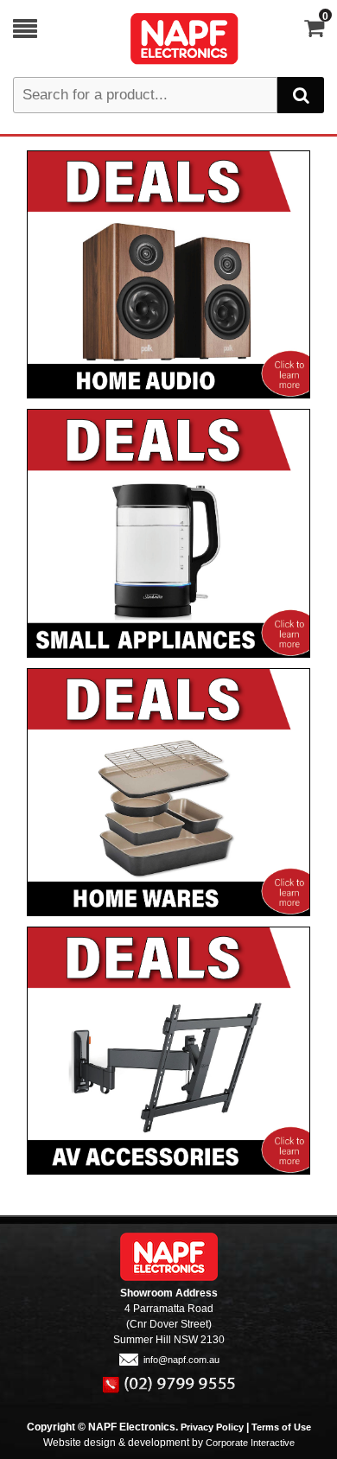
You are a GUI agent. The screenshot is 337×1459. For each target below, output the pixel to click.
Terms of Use (281, 1427)
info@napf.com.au (181, 1359)
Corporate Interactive (250, 1442)
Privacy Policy (212, 1427)
